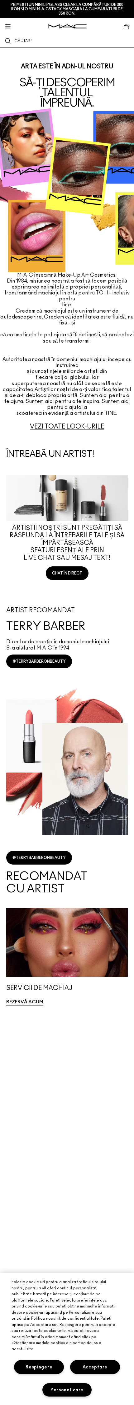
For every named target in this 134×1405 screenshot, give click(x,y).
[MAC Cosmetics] (67, 26)
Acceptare (95, 1367)
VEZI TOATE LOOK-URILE (67, 427)
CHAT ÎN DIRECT (67, 573)
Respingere (39, 1367)
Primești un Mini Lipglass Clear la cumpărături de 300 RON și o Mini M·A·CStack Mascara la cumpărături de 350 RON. (67, 9)
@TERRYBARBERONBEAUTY (39, 661)
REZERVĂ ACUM (24, 1002)
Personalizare (67, 1389)
